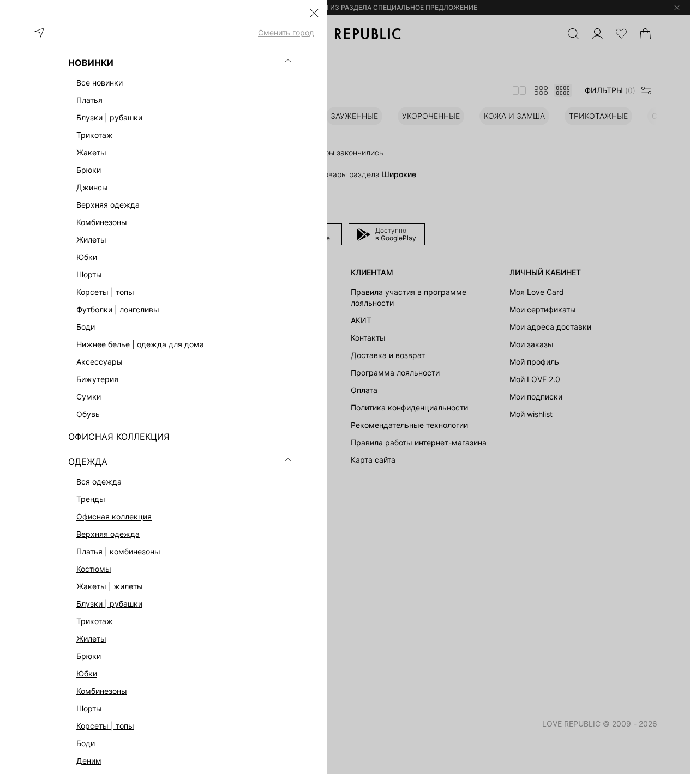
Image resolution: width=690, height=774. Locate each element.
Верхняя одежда (108, 534)
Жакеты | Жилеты (109, 586)
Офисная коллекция (114, 516)
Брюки (88, 656)
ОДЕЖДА (87, 461)
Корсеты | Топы (105, 725)
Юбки (86, 673)
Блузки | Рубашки (109, 603)
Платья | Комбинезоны (118, 551)
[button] (314, 13)
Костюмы (93, 568)
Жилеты (91, 638)
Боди (85, 743)
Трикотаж (94, 621)
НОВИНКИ (90, 62)
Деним (88, 760)
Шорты (89, 708)
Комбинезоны (101, 691)
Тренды (90, 499)
